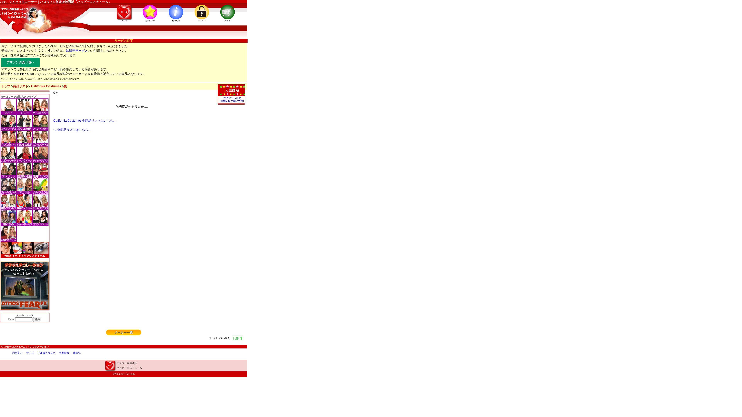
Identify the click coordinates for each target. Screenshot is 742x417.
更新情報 (64, 352)
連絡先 (77, 352)
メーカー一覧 (123, 332)
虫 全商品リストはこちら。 (72, 129)
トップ (5, 86)
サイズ (30, 352)
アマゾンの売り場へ (20, 62)
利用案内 (17, 352)
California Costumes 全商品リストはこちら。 (84, 120)
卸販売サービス (77, 50)
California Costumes (46, 86)
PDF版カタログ (46, 352)
